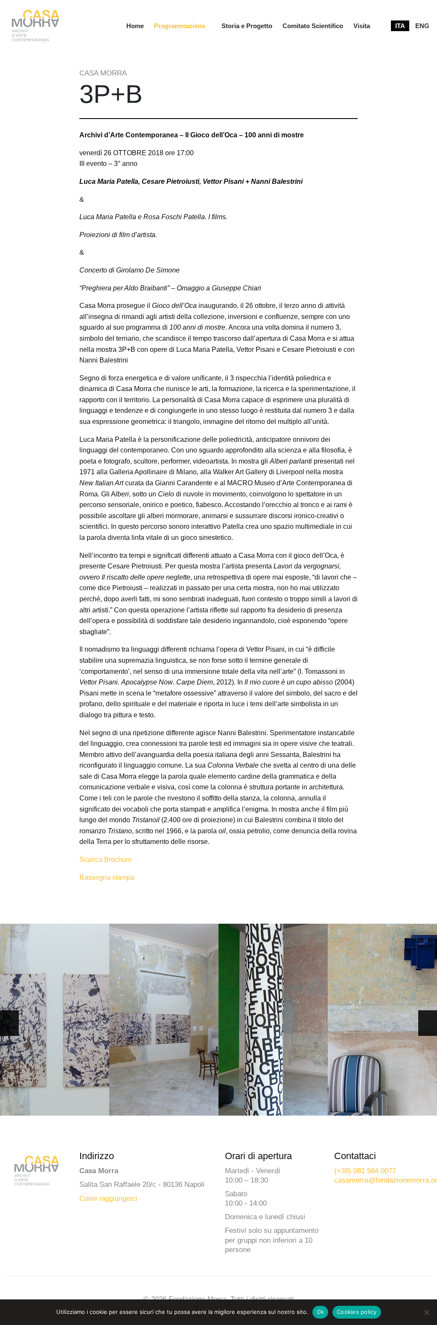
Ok (320, 1311)
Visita (361, 25)
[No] (426, 1312)
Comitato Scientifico (313, 25)
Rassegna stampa (106, 877)
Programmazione (179, 25)
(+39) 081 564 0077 (365, 1171)
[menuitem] (135, 25)
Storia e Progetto (246, 25)
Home (135, 25)
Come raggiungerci (108, 1198)
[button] (427, 1023)
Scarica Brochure (105, 859)
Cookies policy (357, 1311)
